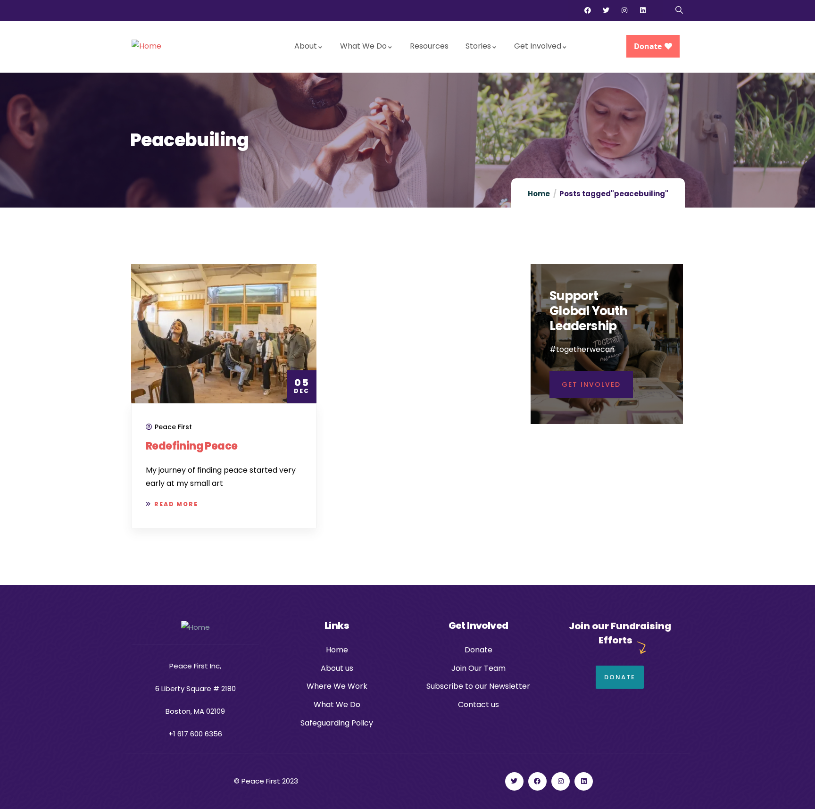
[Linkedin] (643, 10)
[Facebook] (587, 10)
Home (539, 194)
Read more (176, 504)
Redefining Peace (191, 446)
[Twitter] (606, 10)
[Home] (146, 46)
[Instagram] (624, 10)
